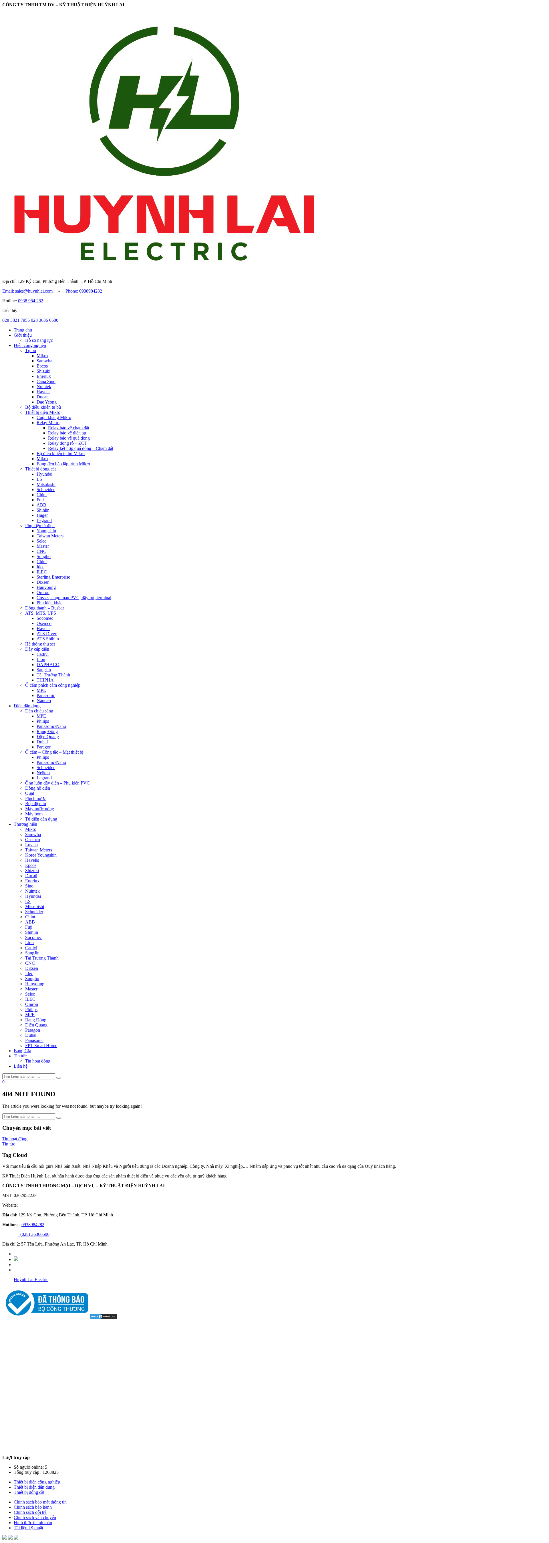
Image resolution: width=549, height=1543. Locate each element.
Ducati (43, 396)
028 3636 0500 (44, 320)
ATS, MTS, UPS (40, 613)
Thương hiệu (25, 824)
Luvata (31, 844)
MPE (41, 690)
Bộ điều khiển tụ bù (43, 407)
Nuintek (44, 386)
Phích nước (35, 798)
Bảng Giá (22, 1050)
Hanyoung (46, 587)
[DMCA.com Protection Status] (103, 1317)
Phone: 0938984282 (83, 291)
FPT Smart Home (41, 1045)
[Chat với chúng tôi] (11, 1538)
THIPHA (45, 680)
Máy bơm (34, 813)
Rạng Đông (47, 731)
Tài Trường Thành (53, 674)
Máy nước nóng (39, 808)
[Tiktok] (16, 1259)
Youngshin (46, 530)
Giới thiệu (23, 335)
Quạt (29, 793)
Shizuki (43, 371)
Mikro (42, 355)
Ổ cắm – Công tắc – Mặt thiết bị (54, 752)
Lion (41, 659)
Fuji (40, 499)
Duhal (42, 741)
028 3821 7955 (16, 320)
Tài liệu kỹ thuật (28, 1527)
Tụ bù (30, 350)
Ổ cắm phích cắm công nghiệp (52, 685)
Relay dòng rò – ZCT (67, 443)
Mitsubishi (46, 484)
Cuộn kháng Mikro (54, 417)
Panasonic (46, 695)
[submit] (58, 1078)
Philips (43, 721)
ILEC (42, 571)
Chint (42, 494)
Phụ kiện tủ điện (40, 525)
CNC (41, 551)
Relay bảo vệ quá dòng (69, 438)
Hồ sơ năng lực (39, 340)
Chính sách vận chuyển (35, 1517)
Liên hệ (20, 1066)
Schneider (46, 489)
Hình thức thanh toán (33, 1522)
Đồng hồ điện (37, 788)
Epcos (42, 366)
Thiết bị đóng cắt (40, 468)
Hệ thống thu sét (40, 644)
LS (39, 479)
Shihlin (43, 510)
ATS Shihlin (48, 638)
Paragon (44, 746)
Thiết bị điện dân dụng (34, 1487)
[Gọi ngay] (16, 1538)
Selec (41, 541)
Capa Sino (46, 381)
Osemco (44, 623)
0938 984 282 (30, 300)
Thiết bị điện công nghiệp (37, 1482)
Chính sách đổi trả (30, 1512)
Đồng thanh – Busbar (44, 607)
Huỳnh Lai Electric (31, 1279)
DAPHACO (48, 664)
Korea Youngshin (41, 855)
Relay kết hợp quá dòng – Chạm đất (80, 448)
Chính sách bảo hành (33, 1507)
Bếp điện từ (35, 803)
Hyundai (44, 474)
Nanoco (44, 700)
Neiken (43, 772)
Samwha (44, 360)
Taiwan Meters (50, 535)
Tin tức (20, 1055)
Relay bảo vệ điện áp (67, 432)
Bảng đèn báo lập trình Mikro (63, 463)
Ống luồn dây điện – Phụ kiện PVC (57, 783)
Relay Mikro (48, 422)
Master (43, 546)
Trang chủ (23, 329)
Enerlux (44, 376)
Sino (29, 885)
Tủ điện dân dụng (41, 819)
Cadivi (43, 654)
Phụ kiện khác (49, 602)
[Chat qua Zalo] (5, 1538)
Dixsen (43, 582)
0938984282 (32, 1224)
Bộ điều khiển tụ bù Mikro (61, 453)
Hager (42, 515)
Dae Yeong (47, 402)
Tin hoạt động (37, 1061)
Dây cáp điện (37, 649)
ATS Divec (47, 633)
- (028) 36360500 (33, 1234)
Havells (43, 391)
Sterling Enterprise (53, 577)
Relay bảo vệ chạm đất (68, 427)
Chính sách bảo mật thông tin (40, 1502)
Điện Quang (48, 736)
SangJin (44, 669)
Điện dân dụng (27, 705)
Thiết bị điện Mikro (42, 412)
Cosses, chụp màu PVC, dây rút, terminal (74, 597)
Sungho (44, 556)
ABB (41, 505)
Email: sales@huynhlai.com (27, 291)
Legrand (44, 520)
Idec (40, 566)
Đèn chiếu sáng (39, 710)
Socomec (45, 618)
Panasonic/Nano (51, 726)
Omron (43, 592)
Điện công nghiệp (30, 345)
